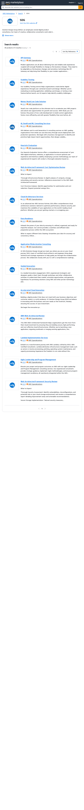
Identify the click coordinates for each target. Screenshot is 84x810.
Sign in (80, 3)
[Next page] (59, 51)
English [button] (71, 2)
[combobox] (39, 7)
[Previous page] (53, 51)
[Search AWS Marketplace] (80, 7)
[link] (27, 13)
